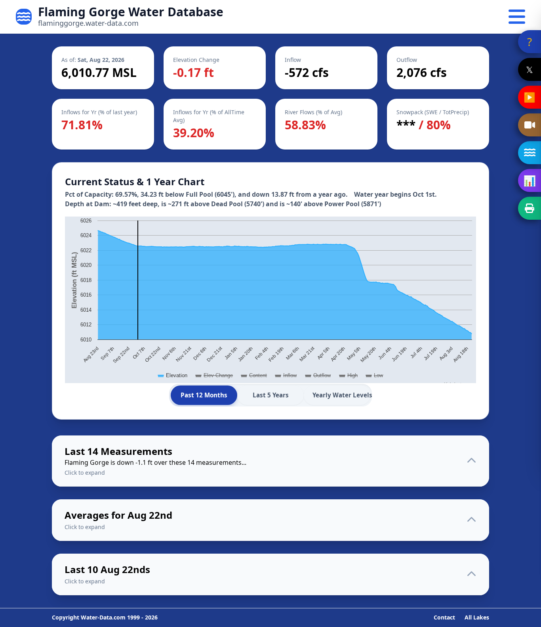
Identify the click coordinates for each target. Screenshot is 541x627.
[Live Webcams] (529, 124)
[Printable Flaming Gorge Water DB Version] (529, 208)
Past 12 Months (204, 395)
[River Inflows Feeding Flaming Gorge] (529, 152)
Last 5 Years (271, 395)
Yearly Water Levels (341, 395)
